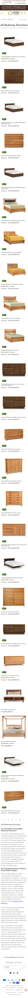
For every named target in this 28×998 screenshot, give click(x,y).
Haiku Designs (13, 985)
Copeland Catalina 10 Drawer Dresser (11, 155)
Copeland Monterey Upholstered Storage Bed (13, 220)
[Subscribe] (23, 967)
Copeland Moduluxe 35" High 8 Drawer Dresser (13, 417)
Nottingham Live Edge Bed (8, 709)
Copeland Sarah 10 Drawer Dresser (10, 611)
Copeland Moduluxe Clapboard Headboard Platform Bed (12, 776)
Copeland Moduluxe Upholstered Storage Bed (13, 56)
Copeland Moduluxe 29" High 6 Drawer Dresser (13, 643)
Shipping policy (20, 989)
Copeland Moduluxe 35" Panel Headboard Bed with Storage (13, 188)
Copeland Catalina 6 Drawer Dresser (10, 810)
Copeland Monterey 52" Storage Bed (10, 318)
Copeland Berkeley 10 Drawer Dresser (11, 512)
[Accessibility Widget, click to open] (25, 990)
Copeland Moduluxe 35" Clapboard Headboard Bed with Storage (13, 123)
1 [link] (4, 819)
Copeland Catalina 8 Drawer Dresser (10, 449)
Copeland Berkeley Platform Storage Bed (12, 284)
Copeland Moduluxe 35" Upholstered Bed (12, 577)
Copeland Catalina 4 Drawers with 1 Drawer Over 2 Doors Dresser (14, 545)
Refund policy (12, 987)
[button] (2, 13)
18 (19, 819)
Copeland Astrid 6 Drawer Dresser (10, 675)
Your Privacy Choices (15, 994)
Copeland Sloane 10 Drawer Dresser (10, 90)
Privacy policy (20, 987)
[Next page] (23, 819)
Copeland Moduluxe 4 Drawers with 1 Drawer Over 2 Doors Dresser (13, 385)
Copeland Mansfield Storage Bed (9, 350)
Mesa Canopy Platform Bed (8, 741)
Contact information (11, 992)
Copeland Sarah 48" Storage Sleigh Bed (11, 252)
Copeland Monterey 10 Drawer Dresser (11, 481)
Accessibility (21, 992)
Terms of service (10, 989)
